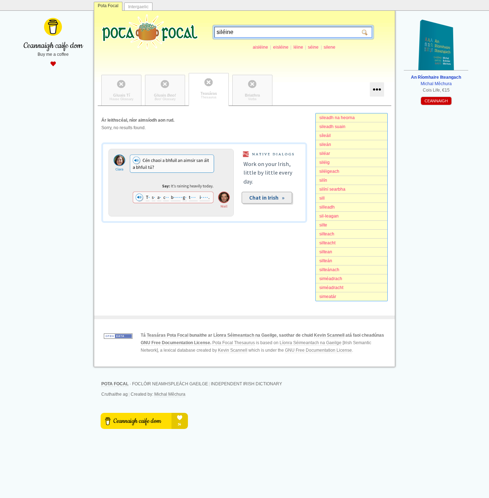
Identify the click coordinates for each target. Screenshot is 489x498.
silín (323, 180)
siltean (325, 251)
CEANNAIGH (436, 101)
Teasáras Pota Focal (167, 335)
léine (298, 47)
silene (329, 47)
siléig (324, 162)
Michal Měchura (169, 394)
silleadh (327, 207)
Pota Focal (108, 5)
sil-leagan (329, 216)
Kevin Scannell (329, 335)
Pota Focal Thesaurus (233, 342)
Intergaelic (138, 6)
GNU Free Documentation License (175, 342)
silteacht (327, 242)
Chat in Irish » (267, 197)
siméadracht (331, 287)
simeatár (327, 296)
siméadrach (330, 278)
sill (322, 198)
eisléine (281, 47)
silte (323, 225)
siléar (324, 153)
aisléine (260, 47)
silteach (326, 233)
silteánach (329, 269)
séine (313, 47)
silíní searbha (332, 189)
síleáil (325, 135)
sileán (325, 144)
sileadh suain (332, 126)
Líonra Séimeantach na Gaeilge (245, 335)
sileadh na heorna (337, 117)
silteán (325, 260)
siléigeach (329, 171)
